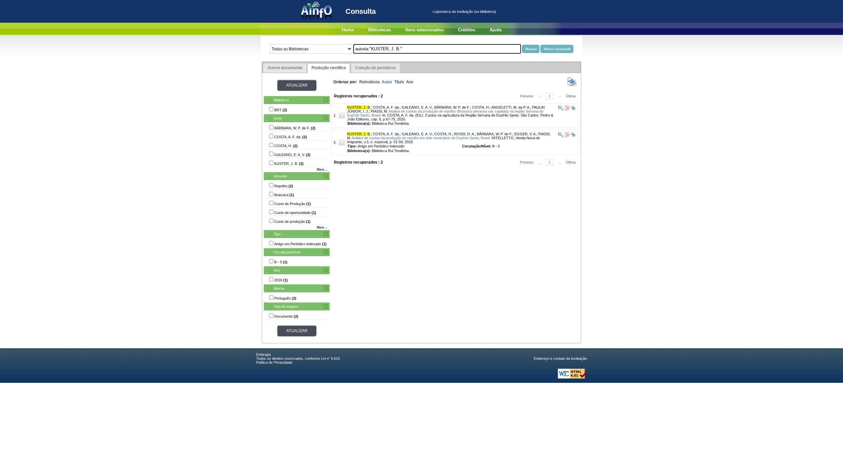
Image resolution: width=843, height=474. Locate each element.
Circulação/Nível (287, 252)
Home (348, 29)
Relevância (369, 82)
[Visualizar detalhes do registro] (560, 109)
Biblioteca (281, 100)
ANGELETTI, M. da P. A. (510, 107)
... (539, 96)
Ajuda (496, 29)
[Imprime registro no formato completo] (573, 109)
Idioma (279, 288)
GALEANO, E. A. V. (417, 107)
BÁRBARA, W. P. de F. (452, 107)
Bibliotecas (379, 29)
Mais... (322, 169)
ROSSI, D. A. (464, 134)
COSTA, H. (481, 107)
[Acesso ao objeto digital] (566, 109)
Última (571, 96)
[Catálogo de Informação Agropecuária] (317, 21)
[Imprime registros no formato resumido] (572, 86)
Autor (278, 118)
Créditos (466, 29)
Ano (277, 270)
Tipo (277, 234)
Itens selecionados (424, 29)
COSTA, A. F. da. (386, 107)
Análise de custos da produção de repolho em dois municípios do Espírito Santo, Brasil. (421, 138)
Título (399, 82)
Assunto (280, 176)
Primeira (526, 96)
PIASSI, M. (379, 111)
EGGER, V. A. (525, 134)
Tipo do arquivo (286, 306)
